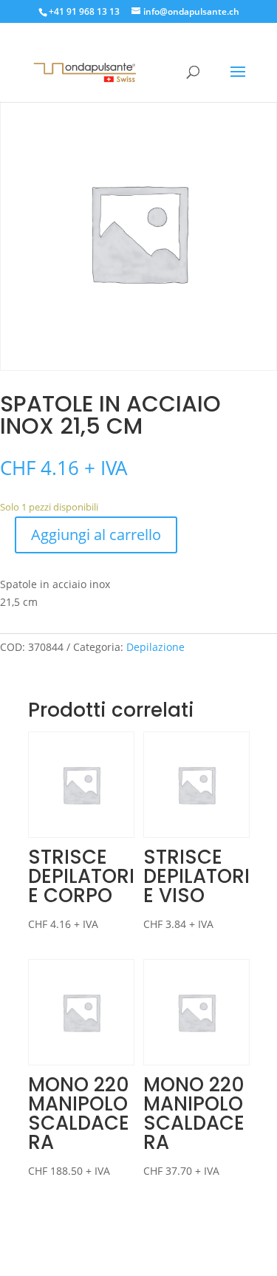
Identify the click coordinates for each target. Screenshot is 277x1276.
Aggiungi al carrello (96, 535)
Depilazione (155, 647)
